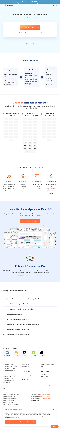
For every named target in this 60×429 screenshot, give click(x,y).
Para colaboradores (26, 382)
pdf (30, 139)
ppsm (49, 127)
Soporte (42, 384)
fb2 (30, 127)
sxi (43, 133)
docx (25, 122)
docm (35, 119)
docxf (25, 125)
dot (30, 125)
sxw (35, 145)
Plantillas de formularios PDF (9, 364)
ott (30, 136)
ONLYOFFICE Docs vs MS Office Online (11, 394)
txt (25, 148)
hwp (30, 133)
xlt (11, 130)
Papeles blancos (44, 382)
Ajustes (20, 422)
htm (25, 130)
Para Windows (7, 355)
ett (16, 119)
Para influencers (25, 386)
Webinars (43, 380)
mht (35, 130)
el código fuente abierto (51, 190)
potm (49, 125)
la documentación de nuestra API (32, 275)
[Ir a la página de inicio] (9, 5)
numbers (11, 122)
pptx (54, 130)
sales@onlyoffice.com (45, 394)
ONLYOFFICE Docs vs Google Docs (10, 396)
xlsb (11, 127)
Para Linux (16, 355)
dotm (30, 122)
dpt (49, 119)
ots (6, 125)
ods (16, 122)
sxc (11, 125)
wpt (35, 148)
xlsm (16, 127)
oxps (35, 136)
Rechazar (10, 422)
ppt (43, 130)
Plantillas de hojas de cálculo (9, 368)
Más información (30, 43)
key (43, 122)
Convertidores (7, 374)
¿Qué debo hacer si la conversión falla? (18, 334)
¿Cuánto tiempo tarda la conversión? (17, 329)
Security (43, 362)
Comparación (6, 392)
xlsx (6, 130)
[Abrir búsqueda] (53, 5)
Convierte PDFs (6, 382)
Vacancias (24, 387)
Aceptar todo (30, 422)
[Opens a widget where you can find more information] (54, 426)
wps (30, 148)
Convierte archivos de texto (9, 376)
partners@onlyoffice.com (45, 396)
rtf (25, 145)
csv (6, 119)
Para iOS (42, 355)
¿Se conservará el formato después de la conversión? (22, 324)
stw (30, 145)
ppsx (54, 127)
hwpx (35, 133)
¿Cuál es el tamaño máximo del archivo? (19, 319)
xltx (6, 133)
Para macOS (24, 355)
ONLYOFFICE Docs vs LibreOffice (10, 400)
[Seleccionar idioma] (57, 5)
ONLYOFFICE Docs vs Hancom (9, 406)
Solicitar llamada (35, 400)
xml (11, 133)
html (30, 130)
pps (43, 127)
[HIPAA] (42, 367)
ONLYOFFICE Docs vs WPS (8, 402)
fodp (54, 119)
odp (49, 122)
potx (54, 125)
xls (6, 127)
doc (30, 119)
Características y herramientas (28, 374)
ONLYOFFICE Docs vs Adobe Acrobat (11, 404)
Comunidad (43, 374)
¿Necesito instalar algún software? (17, 304)
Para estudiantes (25, 364)
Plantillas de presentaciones (9, 370)
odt (25, 136)
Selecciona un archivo (28, 27)
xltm (16, 130)
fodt (35, 127)
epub (25, 127)
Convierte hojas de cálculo (8, 378)
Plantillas (6, 362)
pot (44, 125)
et (11, 119)
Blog (4, 388)
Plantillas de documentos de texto (10, 366)
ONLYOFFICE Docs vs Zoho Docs (10, 398)
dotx (35, 122)
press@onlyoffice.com (45, 398)
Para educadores (25, 366)
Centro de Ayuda (44, 376)
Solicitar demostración (45, 385)
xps (32, 151)
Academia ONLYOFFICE (46, 378)
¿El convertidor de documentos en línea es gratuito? (22, 299)
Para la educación (27, 362)
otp (54, 122)
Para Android (33, 355)
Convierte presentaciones (8, 380)
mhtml (25, 133)
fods (6, 122)
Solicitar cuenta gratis (26, 375)
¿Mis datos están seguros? (14, 314)
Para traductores (25, 384)
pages (25, 139)
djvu (25, 119)
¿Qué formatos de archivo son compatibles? (20, 309)
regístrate (45, 32)
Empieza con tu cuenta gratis (30, 221)
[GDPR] (45, 367)
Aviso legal (43, 387)
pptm (49, 130)
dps (44, 119)
